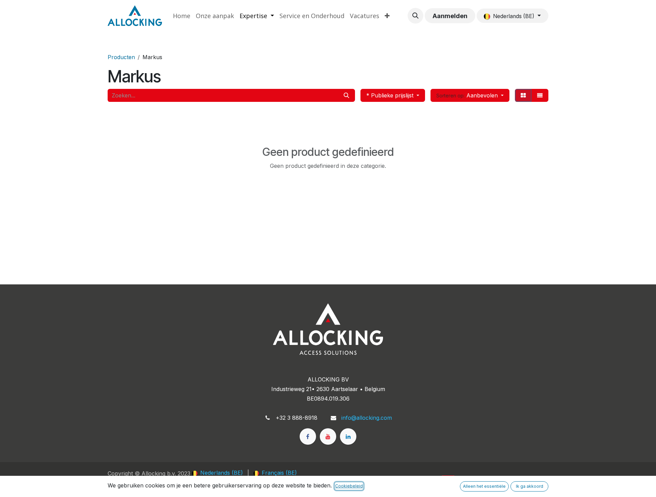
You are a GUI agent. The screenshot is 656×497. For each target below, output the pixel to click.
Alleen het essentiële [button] (484, 486)
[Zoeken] (346, 95)
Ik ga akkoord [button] (529, 486)
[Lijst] (539, 95)
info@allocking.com (366, 417)
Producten (121, 57)
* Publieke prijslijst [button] (390, 95)
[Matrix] (523, 95)
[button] (415, 16)
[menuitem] (181, 16)
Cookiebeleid (349, 485)
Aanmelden (450, 15)
